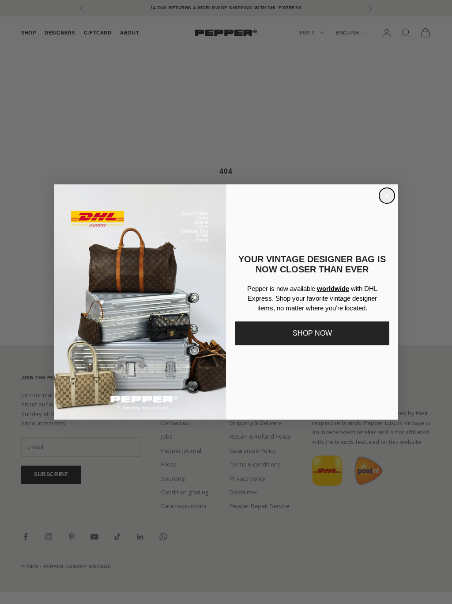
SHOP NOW (312, 333)
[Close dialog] (387, 195)
